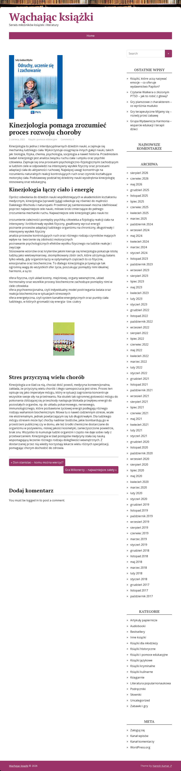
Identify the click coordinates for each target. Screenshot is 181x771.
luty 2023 (136, 299)
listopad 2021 (139, 384)
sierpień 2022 (139, 333)
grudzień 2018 (139, 550)
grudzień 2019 (139, 505)
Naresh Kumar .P (162, 765)
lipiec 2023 (137, 281)
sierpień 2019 (139, 527)
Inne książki (138, 637)
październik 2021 (141, 390)
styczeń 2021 (138, 436)
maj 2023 (136, 287)
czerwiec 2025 (139, 207)
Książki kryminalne (142, 666)
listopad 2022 (139, 316)
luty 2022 (136, 367)
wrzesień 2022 (139, 327)
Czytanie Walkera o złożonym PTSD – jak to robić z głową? (149, 94)
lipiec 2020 (137, 470)
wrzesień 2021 (139, 396)
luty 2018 (136, 573)
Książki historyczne (143, 649)
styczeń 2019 (138, 545)
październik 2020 (141, 453)
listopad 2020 (139, 447)
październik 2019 (141, 516)
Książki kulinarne (141, 672)
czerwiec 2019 (139, 533)
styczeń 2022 (138, 373)
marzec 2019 (138, 539)
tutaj (58, 201)
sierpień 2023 (139, 276)
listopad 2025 (139, 196)
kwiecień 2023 (139, 293)
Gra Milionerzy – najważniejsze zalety (90, 470)
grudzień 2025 (139, 190)
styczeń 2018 (138, 579)
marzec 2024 (138, 247)
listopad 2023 (139, 259)
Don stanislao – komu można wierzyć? (38, 462)
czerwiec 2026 (139, 178)
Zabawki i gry (139, 706)
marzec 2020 (138, 487)
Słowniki (135, 694)
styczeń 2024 (138, 253)
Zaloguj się (137, 730)
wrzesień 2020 (139, 459)
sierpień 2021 (139, 402)
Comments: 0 (67, 139)
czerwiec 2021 (139, 413)
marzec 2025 (138, 219)
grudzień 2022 (139, 310)
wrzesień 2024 (139, 230)
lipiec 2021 (137, 407)
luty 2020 (136, 493)
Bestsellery (137, 632)
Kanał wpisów (139, 736)
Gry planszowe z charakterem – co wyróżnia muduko (151, 104)
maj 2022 (136, 350)
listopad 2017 (139, 590)
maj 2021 (136, 419)
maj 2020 (136, 476)
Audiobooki (137, 626)
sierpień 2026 (139, 173)
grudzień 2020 (139, 442)
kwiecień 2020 (139, 482)
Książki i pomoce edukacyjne (42, 139)
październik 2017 (141, 596)
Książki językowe (141, 660)
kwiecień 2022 (139, 356)
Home (91, 36)
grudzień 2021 (139, 379)
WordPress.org (140, 747)
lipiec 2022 (137, 339)
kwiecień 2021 (139, 425)
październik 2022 (141, 321)
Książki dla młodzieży (144, 643)
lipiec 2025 (137, 201)
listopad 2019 (139, 510)
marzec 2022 (138, 362)
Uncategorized (140, 700)
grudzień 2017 (139, 585)
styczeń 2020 (138, 499)
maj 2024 (136, 236)
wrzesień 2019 (139, 522)
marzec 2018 (138, 568)
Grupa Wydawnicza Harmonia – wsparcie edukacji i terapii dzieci (151, 125)
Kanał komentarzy (142, 741)
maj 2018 (136, 562)
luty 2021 (136, 430)
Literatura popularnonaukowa (150, 683)
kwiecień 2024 (139, 241)
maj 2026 (136, 184)
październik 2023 (141, 264)
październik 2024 (141, 224)
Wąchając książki (51, 16)
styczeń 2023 (138, 304)
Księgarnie (137, 677)
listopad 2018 (139, 556)
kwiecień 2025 (139, 213)
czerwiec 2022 (139, 344)
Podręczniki (138, 689)
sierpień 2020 (139, 464)
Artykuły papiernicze (143, 620)
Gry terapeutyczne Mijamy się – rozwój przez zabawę (151, 113)
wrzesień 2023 (139, 270)
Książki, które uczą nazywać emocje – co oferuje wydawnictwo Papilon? (148, 82)
